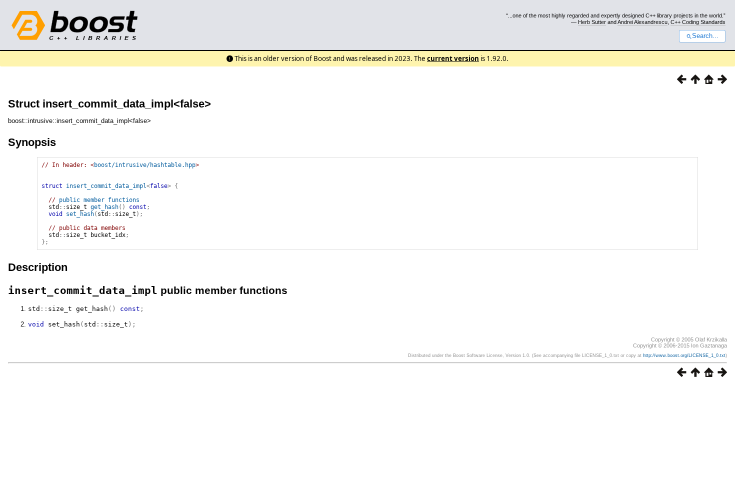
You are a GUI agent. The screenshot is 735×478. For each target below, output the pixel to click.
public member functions (99, 200)
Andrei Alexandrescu (643, 22)
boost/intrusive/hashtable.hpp (145, 165)
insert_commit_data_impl (106, 186)
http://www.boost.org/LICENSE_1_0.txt (684, 355)
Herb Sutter (592, 22)
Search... (705, 36)
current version (453, 58)
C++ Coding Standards (698, 22)
